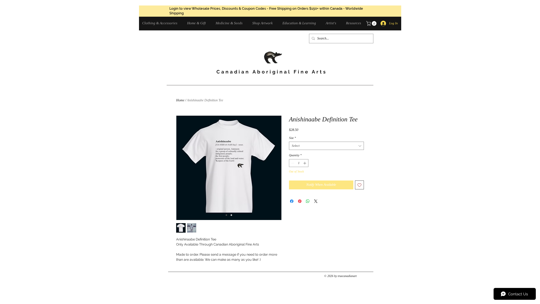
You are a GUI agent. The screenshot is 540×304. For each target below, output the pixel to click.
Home (180, 100)
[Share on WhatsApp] (307, 201)
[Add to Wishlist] (359, 184)
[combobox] (326, 146)
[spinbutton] (298, 163)
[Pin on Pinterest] (299, 201)
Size (292, 138)
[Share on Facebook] (291, 201)
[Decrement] (292, 163)
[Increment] (305, 163)
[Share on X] (315, 201)
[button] (161, 23)
